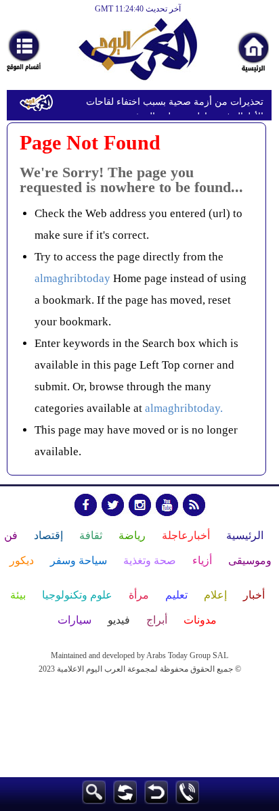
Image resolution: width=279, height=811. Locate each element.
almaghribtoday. (184, 408)
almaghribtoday (72, 278)
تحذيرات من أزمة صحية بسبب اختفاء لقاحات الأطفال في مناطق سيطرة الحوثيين (174, 104)
